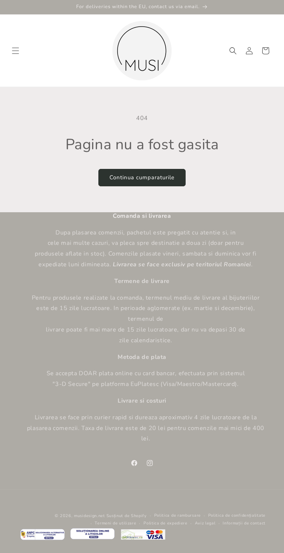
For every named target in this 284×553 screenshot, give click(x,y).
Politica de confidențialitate (237, 515)
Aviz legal (205, 523)
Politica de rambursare (177, 515)
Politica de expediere (165, 523)
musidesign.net (89, 516)
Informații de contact (244, 523)
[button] (15, 51)
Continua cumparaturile (142, 177)
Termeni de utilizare (115, 523)
